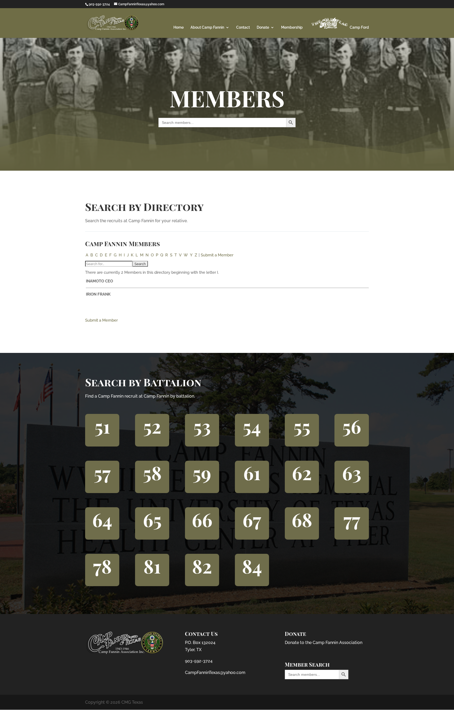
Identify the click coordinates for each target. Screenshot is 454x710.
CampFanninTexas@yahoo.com (215, 672)
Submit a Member (217, 255)
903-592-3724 (199, 660)
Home (178, 27)
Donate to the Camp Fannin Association (323, 642)
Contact (243, 27)
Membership (292, 27)
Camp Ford (359, 27)
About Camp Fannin (207, 27)
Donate (263, 27)
